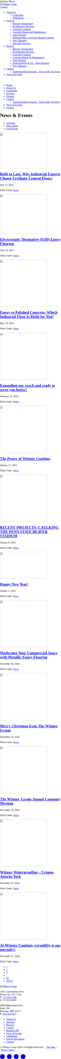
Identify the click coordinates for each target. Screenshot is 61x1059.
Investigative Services (23, 26)
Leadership (18, 15)
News (16, 190)
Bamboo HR (12, 1030)
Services (10, 20)
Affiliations (18, 18)
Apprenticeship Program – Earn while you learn (36, 71)
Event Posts (12, 128)
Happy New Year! (14, 584)
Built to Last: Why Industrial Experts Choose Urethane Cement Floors (30, 176)
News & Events (14, 74)
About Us (11, 12)
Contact (4, 7)
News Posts (12, 126)
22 (7, 978)
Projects (10, 46)
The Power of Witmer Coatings (25, 458)
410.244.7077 (9, 1014)
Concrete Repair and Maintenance (29, 32)
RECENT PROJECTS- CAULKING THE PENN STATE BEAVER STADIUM (29, 531)
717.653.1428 (9, 997)
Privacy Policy (8, 1050)
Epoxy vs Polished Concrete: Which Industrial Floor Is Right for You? (28, 314)
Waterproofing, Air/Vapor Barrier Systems (33, 37)
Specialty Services (21, 43)
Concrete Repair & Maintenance (28, 57)
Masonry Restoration (23, 23)
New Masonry (20, 40)
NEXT (9, 981)
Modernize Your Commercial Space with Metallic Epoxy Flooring (28, 655)
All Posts (10, 123)
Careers (10, 68)
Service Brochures (15, 1039)
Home (9, 85)
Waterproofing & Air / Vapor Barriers (31, 63)
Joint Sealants (19, 35)
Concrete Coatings (22, 29)
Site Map (50, 1047)
